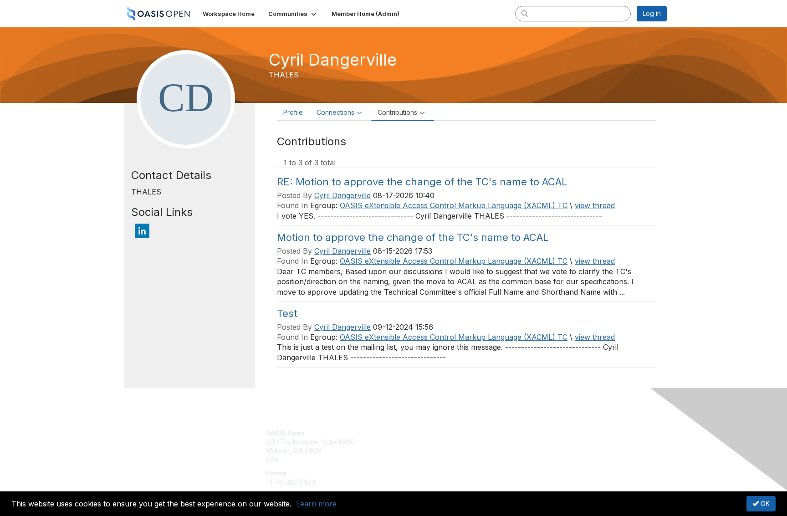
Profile (293, 112)
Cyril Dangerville (342, 195)
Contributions (397, 112)
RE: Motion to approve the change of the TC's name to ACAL (422, 182)
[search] (524, 13)
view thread (595, 205)
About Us (542, 433)
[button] (293, 13)
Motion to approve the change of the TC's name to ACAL (413, 237)
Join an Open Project (429, 446)
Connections (335, 112)
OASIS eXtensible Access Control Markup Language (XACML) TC (453, 205)
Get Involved (416, 433)
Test (287, 313)
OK (764, 503)
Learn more (316, 503)
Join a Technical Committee (438, 460)
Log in (652, 13)
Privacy (540, 442)
